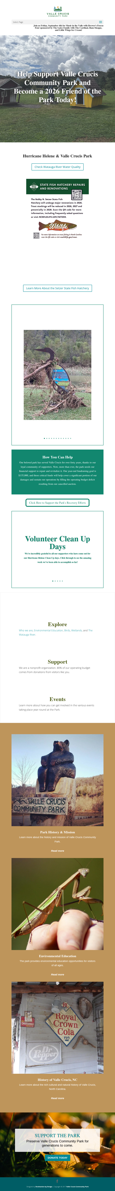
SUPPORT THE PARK (57, 1135)
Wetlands (76, 630)
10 (65, 438)
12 (70, 438)
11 (68, 438)
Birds (67, 630)
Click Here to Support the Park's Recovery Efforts (57, 503)
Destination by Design (43, 1187)
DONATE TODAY (57, 1157)
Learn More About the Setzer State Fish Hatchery (57, 288)
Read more (57, 850)
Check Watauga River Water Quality (58, 167)
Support (57, 661)
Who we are (26, 630)
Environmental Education (48, 630)
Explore (57, 624)
